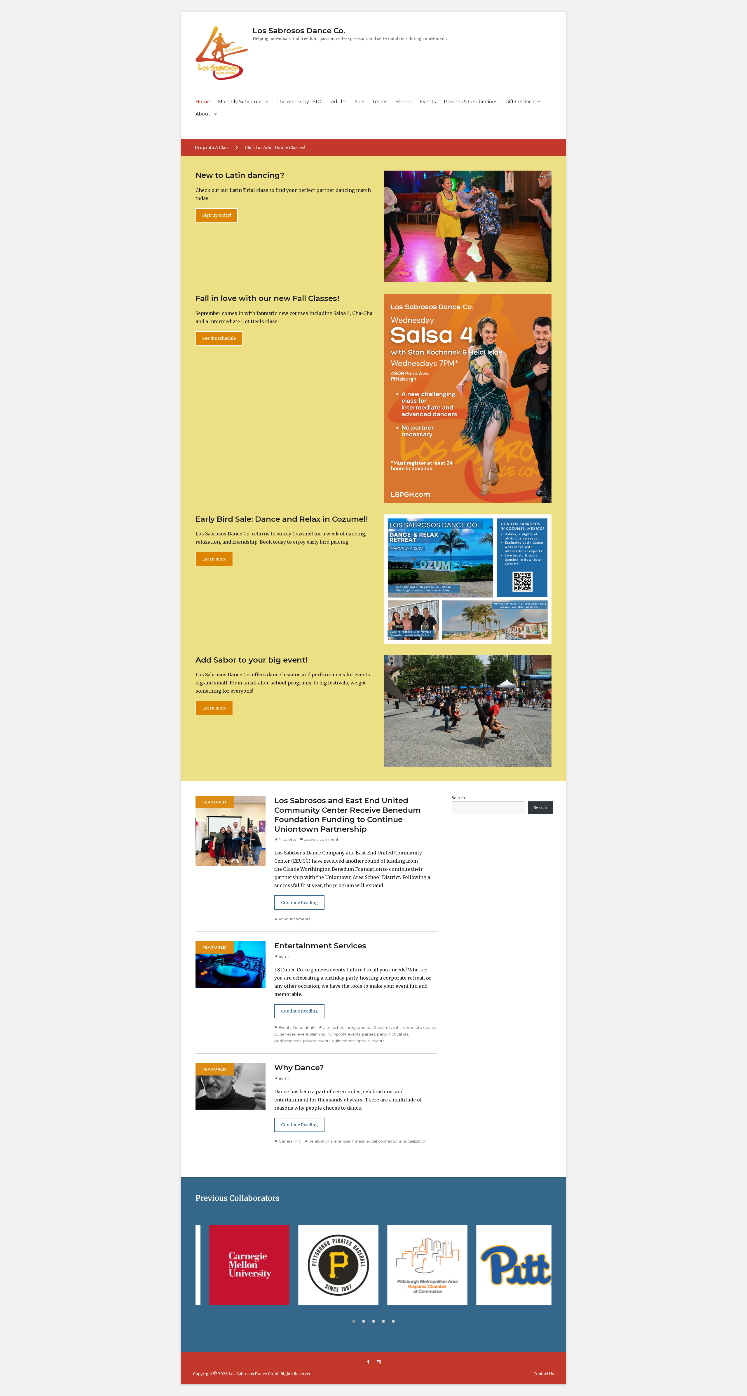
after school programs (344, 1027)
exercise (342, 1141)
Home (203, 101)
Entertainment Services (320, 945)
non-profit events (343, 1034)
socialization (415, 1141)
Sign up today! (216, 215)
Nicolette (287, 839)
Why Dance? (299, 1067)
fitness (358, 1141)
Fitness (403, 101)
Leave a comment (321, 839)
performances (287, 1040)
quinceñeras (343, 1040)
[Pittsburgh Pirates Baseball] (291, 1265)
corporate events (419, 1027)
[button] (353, 1321)
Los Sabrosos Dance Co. (299, 30)
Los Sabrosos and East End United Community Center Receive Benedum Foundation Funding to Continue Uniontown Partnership (347, 815)
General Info (304, 1027)
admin (285, 956)
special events (370, 1040)
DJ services (285, 1034)
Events (428, 101)
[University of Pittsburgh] (469, 1265)
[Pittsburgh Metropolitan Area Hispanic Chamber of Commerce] (380, 1265)
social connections (384, 1141)
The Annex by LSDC (299, 101)
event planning (311, 1034)
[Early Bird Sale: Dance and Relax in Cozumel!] (467, 578)
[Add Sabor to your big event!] (467, 711)
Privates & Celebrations (470, 101)
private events (316, 1040)
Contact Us (543, 1374)
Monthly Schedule (240, 101)
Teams (379, 101)
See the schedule (219, 338)
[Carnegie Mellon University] (202, 1265)
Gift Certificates (523, 101)
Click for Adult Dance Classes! (275, 147)
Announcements (294, 919)
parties (368, 1034)
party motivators (392, 1034)
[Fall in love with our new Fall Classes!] (467, 398)
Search (458, 798)
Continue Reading (299, 902)
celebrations (320, 1141)
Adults (338, 101)
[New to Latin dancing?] (467, 226)
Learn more (214, 559)
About (203, 114)
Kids (359, 101)
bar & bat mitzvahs (383, 1027)
